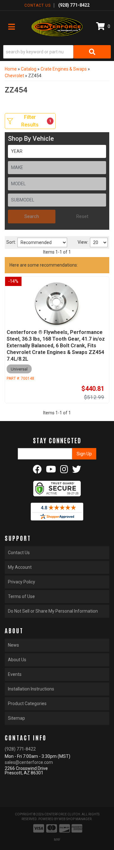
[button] (57, 51)
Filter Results (36, 121)
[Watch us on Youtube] (51, 470)
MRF (57, 839)
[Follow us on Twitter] (76, 470)
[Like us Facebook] (37, 470)
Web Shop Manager (75, 819)
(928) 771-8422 (20, 748)
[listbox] (57, 151)
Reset (82, 216)
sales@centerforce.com (29, 762)
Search (31, 216)
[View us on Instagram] (64, 470)
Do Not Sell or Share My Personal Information (53, 611)
